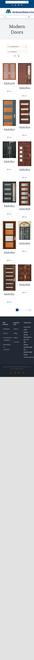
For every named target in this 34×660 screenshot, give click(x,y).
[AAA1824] (24, 73)
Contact (16, 342)
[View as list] (18, 56)
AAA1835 (24, 169)
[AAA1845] (24, 230)
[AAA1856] (24, 272)
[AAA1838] (24, 193)
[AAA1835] (24, 153)
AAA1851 (9, 294)
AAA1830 (24, 127)
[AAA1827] (9, 113)
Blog (15, 333)
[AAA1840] (9, 235)
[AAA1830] (24, 112)
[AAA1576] (9, 71)
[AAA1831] (9, 149)
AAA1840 (9, 252)
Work (16, 338)
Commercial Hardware (7, 339)
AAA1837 (9, 206)
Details (10, 91)
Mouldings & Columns (7, 347)
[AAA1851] (9, 277)
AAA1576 (9, 83)
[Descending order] (26, 46)
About (16, 329)
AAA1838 (24, 209)
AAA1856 (24, 284)
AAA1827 (9, 129)
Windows (7, 329)
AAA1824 (24, 88)
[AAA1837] (9, 192)
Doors (6, 333)
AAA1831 (9, 161)
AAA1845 (24, 243)
